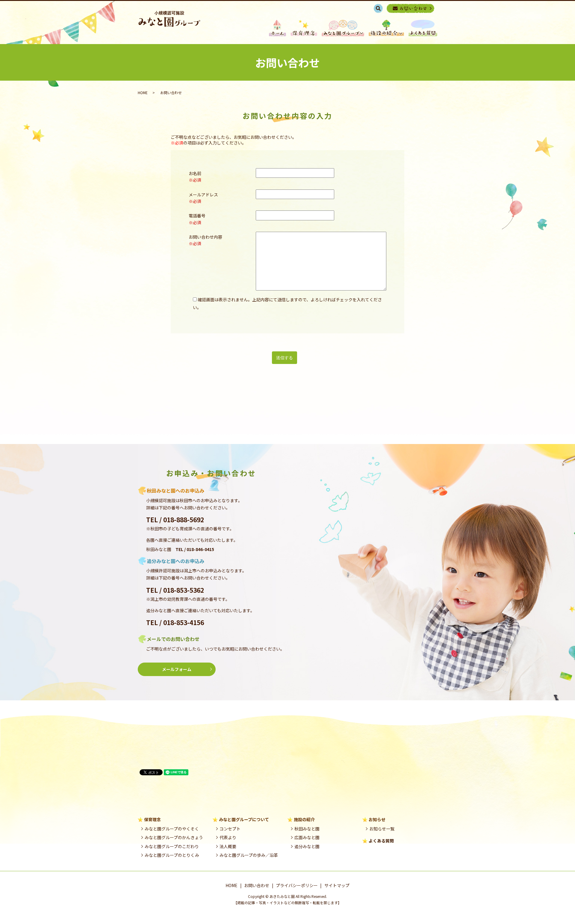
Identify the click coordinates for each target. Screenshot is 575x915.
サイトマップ (336, 885)
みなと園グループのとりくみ (172, 855)
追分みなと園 (307, 846)
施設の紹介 (386, 28)
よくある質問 (381, 841)
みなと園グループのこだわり (172, 846)
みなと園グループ (343, 28)
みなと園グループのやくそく (172, 829)
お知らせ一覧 (381, 829)
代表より (228, 837)
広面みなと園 (307, 837)
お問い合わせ (256, 885)
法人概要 (228, 846)
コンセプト (230, 829)
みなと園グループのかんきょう (174, 837)
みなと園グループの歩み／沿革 (249, 855)
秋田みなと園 (307, 829)
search (381, 8)
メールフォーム (176, 669)
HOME (277, 28)
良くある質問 (422, 28)
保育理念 (303, 28)
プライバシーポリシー (297, 885)
